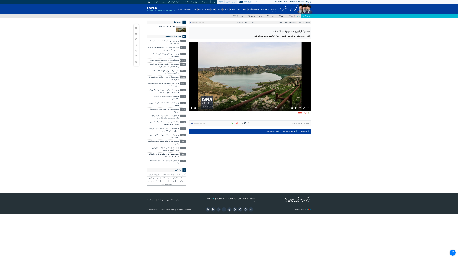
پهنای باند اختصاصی (168, 174)
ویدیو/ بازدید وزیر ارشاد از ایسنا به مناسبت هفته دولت (164, 161)
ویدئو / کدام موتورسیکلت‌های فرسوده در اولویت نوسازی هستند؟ (163, 84)
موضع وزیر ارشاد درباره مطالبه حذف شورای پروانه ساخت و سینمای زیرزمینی (163, 48)
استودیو (274, 16)
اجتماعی (219, 9)
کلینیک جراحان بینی (153, 181)
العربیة (228, 1)
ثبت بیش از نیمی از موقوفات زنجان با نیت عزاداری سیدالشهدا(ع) (165, 72)
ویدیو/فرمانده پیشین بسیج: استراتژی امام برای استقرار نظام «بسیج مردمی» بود (164, 91)
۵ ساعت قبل (182, 47)
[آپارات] (207, 210)
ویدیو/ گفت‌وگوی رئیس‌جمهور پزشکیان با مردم (164, 60)
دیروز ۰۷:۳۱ (183, 90)
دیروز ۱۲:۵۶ (183, 77)
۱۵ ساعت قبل (182, 60)
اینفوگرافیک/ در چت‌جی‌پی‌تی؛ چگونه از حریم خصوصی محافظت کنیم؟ (164, 123)
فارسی (234, 1)
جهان (213, 9)
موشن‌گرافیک (282, 16)
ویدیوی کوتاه (251, 16)
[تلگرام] (234, 210)
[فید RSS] (212, 210)
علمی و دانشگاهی (253, 9)
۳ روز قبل (183, 135)
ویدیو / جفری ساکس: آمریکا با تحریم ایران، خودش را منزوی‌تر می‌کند (165, 149)
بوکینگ (172, 181)
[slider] (234, 108)
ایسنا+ (180, 9)
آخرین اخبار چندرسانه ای (173, 36)
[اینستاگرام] (218, 210)
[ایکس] (223, 210)
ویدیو (298, 16)
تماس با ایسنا (195, 1)
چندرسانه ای (306, 16)
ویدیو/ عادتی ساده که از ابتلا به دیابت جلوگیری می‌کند (164, 104)
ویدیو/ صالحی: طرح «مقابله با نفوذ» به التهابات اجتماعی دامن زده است (164, 155)
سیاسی (244, 9)
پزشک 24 (166, 178)
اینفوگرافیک (291, 16)
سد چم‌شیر (304, 131)
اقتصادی (226, 9)
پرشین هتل (164, 181)
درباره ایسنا (205, 1)
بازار (164, 1)
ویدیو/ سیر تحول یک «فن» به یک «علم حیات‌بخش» (166, 97)
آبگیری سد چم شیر (289, 131)
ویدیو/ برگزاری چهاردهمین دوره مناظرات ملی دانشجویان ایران (164, 136)
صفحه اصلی (265, 9)
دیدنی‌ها (259, 16)
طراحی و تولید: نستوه (300, 210)
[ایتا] (245, 210)
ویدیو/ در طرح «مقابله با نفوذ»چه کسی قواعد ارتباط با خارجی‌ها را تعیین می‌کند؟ (164, 65)
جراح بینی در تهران (153, 174)
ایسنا (284, 7)
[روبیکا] (250, 210)
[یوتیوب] (228, 210)
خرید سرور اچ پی (154, 178)
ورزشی (207, 9)
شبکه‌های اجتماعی (173, 1)
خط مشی (170, 200)
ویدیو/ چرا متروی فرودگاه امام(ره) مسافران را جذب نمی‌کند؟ (164, 42)
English (220, 1)
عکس (195, 9)
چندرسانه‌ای (187, 9)
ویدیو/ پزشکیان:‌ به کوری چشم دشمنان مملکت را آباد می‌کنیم (163, 142)
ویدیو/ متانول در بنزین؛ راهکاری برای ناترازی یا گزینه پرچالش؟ (164, 78)
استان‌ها (200, 9)
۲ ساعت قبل (182, 41)
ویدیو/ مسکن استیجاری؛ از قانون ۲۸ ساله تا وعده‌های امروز (165, 55)
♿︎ (453, 253)
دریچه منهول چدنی (166, 184)
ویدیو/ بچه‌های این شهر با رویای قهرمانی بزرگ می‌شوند (164, 110)
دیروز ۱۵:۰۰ (183, 64)
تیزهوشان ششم (180, 181)
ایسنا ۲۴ (185, 1)
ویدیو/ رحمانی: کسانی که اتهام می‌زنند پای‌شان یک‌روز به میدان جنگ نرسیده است (164, 129)
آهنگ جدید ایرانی (178, 178)
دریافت (302, 113)
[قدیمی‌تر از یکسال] (181, 29)
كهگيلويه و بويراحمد (272, 131)
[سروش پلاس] (239, 210)
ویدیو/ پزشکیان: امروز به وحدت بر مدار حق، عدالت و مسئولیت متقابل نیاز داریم (165, 116)
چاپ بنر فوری (181, 174)
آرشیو (213, 1)
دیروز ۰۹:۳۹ (183, 83)
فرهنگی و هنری (235, 9)
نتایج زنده (156, 1)
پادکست (267, 16)
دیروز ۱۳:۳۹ (183, 71)
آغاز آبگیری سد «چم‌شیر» (167, 26)
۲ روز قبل (183, 96)
